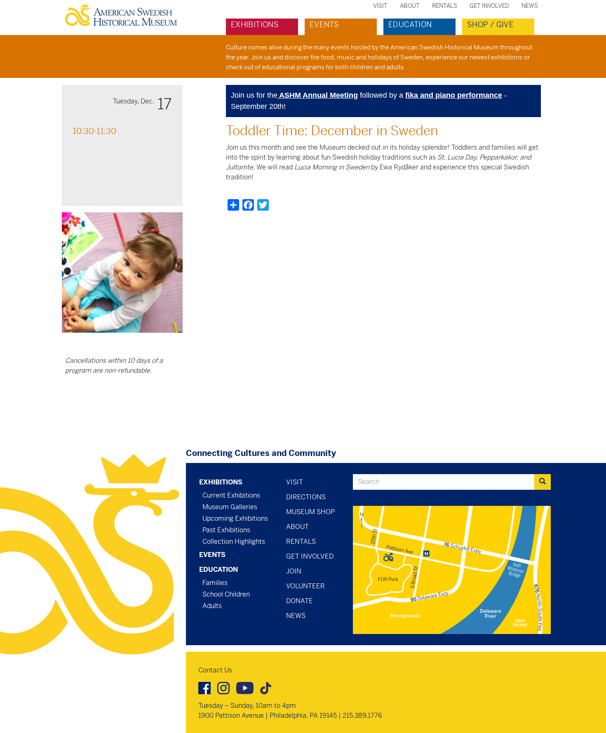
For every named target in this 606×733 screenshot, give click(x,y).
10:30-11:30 (94, 131)
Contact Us (215, 670)
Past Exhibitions (226, 530)
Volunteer (305, 586)
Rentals (444, 5)
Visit (380, 5)
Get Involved (489, 5)
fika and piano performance (453, 95)
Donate (299, 601)
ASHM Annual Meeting (317, 95)
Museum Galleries (229, 507)
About (410, 5)
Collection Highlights (233, 541)
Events (324, 24)
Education (410, 24)
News (529, 5)
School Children (226, 594)
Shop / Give (490, 24)
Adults (212, 605)
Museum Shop (310, 511)
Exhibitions (255, 24)
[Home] (124, 15)
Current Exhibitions (231, 495)
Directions (306, 497)
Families (215, 582)
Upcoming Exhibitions (235, 518)
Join (293, 571)
